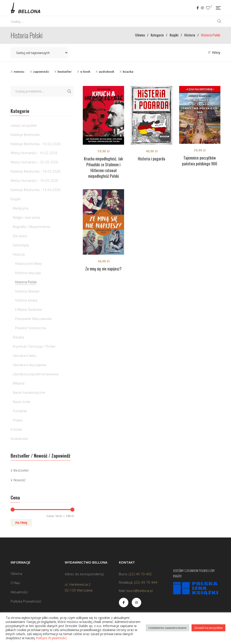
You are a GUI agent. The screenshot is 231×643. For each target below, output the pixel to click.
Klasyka (18, 337)
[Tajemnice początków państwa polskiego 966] (199, 115)
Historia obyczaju (28, 272)
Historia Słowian (27, 291)
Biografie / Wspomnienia (31, 226)
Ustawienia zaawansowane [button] (167, 628)
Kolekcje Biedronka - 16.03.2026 (35, 171)
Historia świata (26, 300)
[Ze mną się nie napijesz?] (103, 222)
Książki (16, 199)
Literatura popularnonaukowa (35, 374)
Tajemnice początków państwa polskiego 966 (199, 160)
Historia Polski (26, 282)
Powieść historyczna (30, 328)
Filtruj (21, 523)
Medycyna (20, 208)
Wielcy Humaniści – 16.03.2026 (34, 180)
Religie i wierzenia (26, 217)
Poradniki (20, 411)
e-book (85, 72)
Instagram (202, 7)
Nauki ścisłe (21, 401)
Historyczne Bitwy (28, 263)
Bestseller (21, 470)
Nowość (19, 480)
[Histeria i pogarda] (151, 115)
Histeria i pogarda (151, 159)
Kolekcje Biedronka (25, 134)
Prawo (18, 420)
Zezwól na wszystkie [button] (208, 628)
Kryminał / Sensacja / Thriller (34, 346)
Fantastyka (21, 245)
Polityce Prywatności (51, 638)
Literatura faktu (24, 355)
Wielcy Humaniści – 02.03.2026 (34, 162)
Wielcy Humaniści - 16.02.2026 (34, 153)
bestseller (65, 72)
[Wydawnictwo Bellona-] (25, 8)
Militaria (18, 383)
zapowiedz (41, 72)
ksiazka (128, 72)
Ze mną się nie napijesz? (103, 269)
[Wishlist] (208, 8)
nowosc (19, 72)
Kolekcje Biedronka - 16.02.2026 (35, 144)
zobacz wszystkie (24, 125)
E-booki (16, 429)
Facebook (198, 7)
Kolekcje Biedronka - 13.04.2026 (35, 189)
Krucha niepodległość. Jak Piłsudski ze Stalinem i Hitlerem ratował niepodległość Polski (103, 167)
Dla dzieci (20, 236)
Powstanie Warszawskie (33, 318)
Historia (19, 254)
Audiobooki (19, 438)
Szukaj (69, 91)
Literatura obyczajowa (29, 364)
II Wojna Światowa (28, 309)
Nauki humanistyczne (29, 392)
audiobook (106, 72)
